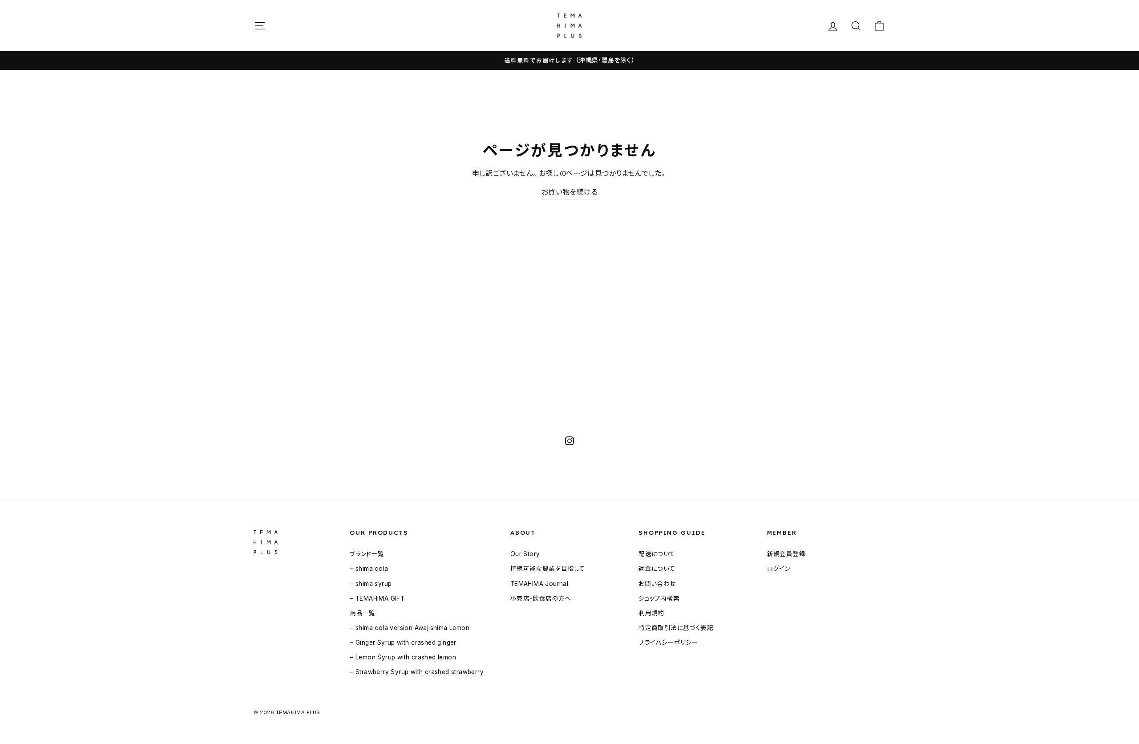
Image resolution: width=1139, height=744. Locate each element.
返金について (656, 568)
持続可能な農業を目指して (547, 568)
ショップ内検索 (658, 598)
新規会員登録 (786, 553)
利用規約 (651, 613)
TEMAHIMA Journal (539, 583)
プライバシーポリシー (668, 642)
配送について (656, 553)
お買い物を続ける (569, 191)
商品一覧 (363, 613)
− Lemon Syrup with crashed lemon (403, 657)
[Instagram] (569, 440)
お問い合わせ (656, 583)
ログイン (779, 568)
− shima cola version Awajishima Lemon (409, 627)
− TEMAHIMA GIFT (377, 598)
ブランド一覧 (367, 553)
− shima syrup (371, 583)
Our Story (525, 553)
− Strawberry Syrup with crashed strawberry (417, 671)
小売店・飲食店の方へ (540, 598)
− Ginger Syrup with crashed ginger (403, 642)
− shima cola (369, 568)
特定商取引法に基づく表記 (675, 627)
